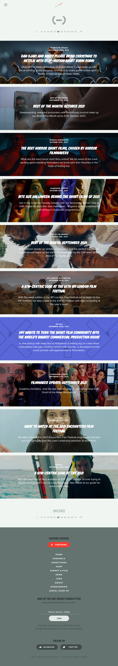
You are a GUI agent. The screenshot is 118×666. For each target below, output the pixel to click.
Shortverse (59, 562)
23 (61, 31)
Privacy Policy (49, 628)
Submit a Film (59, 570)
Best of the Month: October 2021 (59, 106)
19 (48, 31)
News (59, 574)
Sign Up (64, 590)
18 (45, 31)
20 (51, 31)
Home (59, 554)
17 (41, 31)
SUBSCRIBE (61, 544)
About (59, 582)
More (59, 511)
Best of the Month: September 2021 (59, 242)
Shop (59, 566)
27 (75, 31)
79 (81, 31)
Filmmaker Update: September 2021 (59, 382)
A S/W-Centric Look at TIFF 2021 (59, 472)
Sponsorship (59, 586)
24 (65, 31)
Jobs (59, 578)
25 (68, 31)
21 (55, 31)
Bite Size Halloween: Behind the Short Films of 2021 (59, 196)
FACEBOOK (49, 647)
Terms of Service (68, 628)
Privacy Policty (66, 657)
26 (72, 31)
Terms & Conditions (80, 657)
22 (58, 31)
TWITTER (73, 647)
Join (59, 618)
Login (53, 590)
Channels (59, 558)
